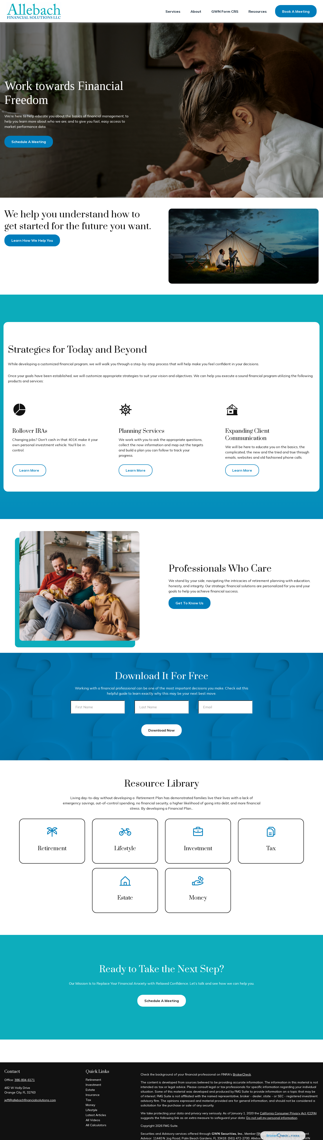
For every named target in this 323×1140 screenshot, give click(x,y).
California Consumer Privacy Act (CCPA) (288, 1113)
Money (90, 1105)
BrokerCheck (242, 1074)
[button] (173, 11)
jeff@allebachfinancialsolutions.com (30, 1100)
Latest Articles (96, 1115)
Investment (93, 1085)
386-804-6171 (25, 1080)
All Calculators (96, 1125)
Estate (90, 1090)
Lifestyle (91, 1110)
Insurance (93, 1095)
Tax (88, 1100)
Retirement (93, 1080)
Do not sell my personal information (271, 1118)
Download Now (161, 730)
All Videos (93, 1120)
